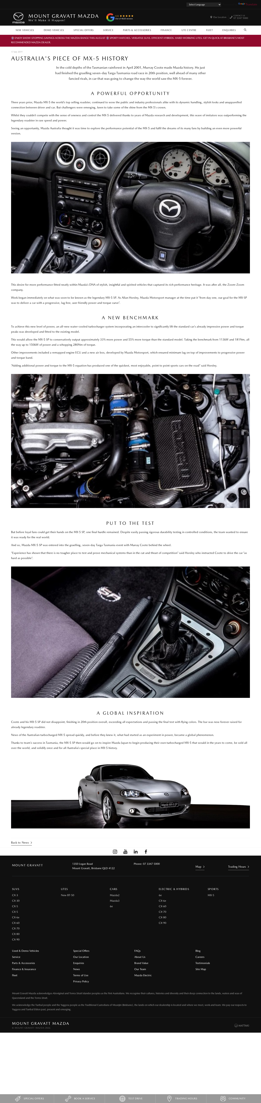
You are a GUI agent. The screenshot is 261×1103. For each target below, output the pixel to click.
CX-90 (15, 939)
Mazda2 (114, 895)
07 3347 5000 (240, 17)
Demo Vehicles (54, 30)
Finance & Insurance (24, 969)
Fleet (209, 30)
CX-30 (15, 900)
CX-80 (15, 934)
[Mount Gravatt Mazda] (18, 17)
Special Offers (84, 30)
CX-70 (15, 928)
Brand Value (141, 963)
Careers (199, 956)
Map (198, 866)
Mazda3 (114, 900)
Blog (197, 950)
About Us (139, 956)
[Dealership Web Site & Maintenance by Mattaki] (241, 1025)
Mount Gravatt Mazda (63, 17)
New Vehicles (25, 30)
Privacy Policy (81, 981)
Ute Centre (189, 30)
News (76, 969)
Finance (166, 30)
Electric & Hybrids (174, 889)
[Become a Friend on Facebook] (146, 852)
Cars (114, 889)
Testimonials (202, 963)
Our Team (140, 969)
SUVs (15, 889)
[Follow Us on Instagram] (115, 852)
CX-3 (15, 895)
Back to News (20, 842)
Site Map (200, 969)
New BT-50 (67, 895)
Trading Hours (237, 866)
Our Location (219, 17)
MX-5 (211, 895)
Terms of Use (80, 975)
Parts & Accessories (137, 30)
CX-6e (15, 917)
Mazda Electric (143, 975)
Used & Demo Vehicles (25, 950)
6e (111, 906)
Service (108, 30)
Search (245, 29)
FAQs (137, 950)
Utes (64, 889)
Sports (213, 889)
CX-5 (15, 906)
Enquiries (229, 30)
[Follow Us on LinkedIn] (136, 852)
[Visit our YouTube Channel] (125, 852)
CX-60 (15, 922)
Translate (251, 4)
